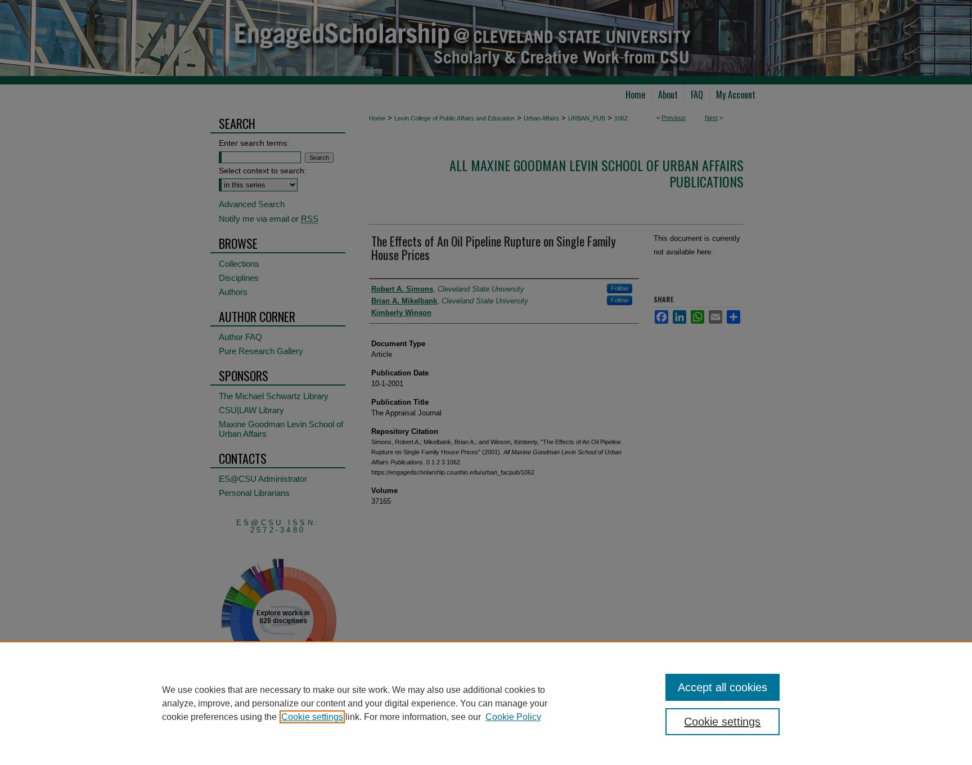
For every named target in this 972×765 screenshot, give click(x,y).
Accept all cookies (722, 687)
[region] (486, 703)
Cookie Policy (513, 717)
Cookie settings (312, 717)
